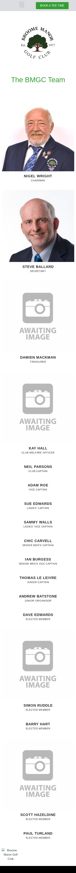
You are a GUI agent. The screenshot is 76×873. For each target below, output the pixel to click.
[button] (21, 5)
